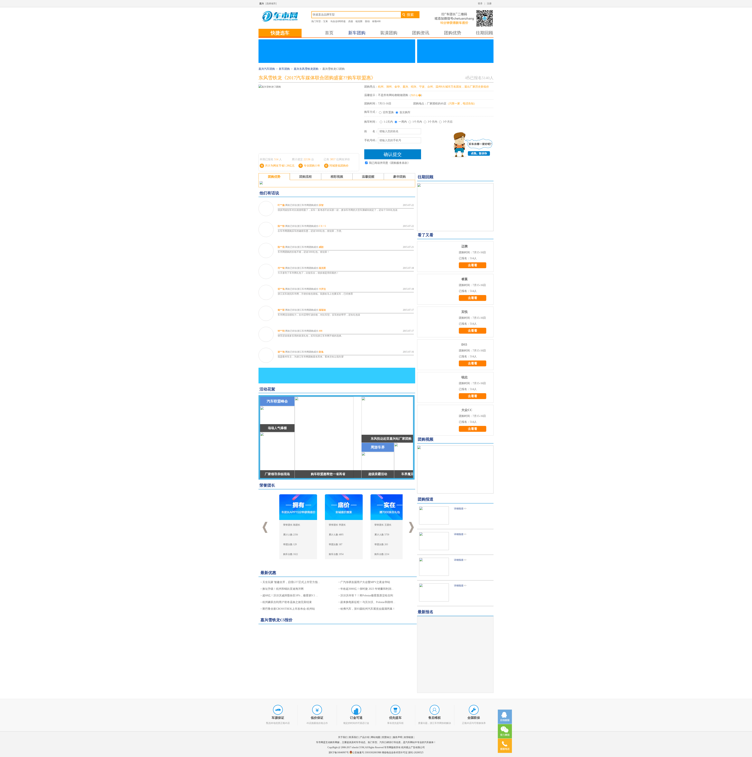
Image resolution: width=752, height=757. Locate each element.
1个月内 (417, 121)
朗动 (367, 21)
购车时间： (371, 121)
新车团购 (356, 32)
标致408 (376, 21)
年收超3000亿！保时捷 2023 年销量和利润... (367, 588)
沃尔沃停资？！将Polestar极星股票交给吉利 (366, 595)
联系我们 (353, 737)
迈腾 (464, 246)
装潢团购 (388, 32)
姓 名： (371, 131)
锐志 (464, 377)
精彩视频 (337, 176)
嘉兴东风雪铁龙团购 (306, 68)
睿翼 (464, 279)
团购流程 (305, 176)
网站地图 (375, 737)
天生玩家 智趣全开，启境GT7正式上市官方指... (291, 582)
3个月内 (432, 121)
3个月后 (448, 121)
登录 (480, 3)
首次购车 (405, 112)
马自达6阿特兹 (338, 21)
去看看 (472, 265)
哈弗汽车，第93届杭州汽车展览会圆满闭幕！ (367, 608)
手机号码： (371, 140)
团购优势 (452, 32)
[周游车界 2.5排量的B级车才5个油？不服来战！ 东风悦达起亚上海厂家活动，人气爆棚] (455, 469)
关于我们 (342, 737)
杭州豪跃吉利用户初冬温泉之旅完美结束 (287, 602)
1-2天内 (388, 121)
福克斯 (358, 21)
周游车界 (378, 447)
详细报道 (458, 508)
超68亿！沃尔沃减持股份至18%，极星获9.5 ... (290, 595)
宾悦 (464, 311)
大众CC (466, 410)
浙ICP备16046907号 (339, 752)
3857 (332, 159)
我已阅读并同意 (389, 162)
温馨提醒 (368, 176)
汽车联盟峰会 (277, 401)
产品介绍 (364, 737)
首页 (329, 32)
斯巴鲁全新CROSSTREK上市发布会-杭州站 (288, 608)
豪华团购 (399, 176)
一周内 (403, 121)
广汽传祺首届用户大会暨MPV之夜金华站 (365, 582)
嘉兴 (261, 3)
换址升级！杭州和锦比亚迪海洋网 (283, 588)
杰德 (350, 21)
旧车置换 (388, 112)
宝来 (325, 21)
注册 (489, 3)
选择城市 (271, 3)
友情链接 (408, 737)
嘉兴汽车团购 (266, 68)
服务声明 (397, 737)
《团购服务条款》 (399, 162)
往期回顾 (484, 32)
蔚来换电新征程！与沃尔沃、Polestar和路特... (367, 602)
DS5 (464, 344)
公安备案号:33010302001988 (366, 752)
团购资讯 (420, 32)
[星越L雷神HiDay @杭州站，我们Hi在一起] (455, 207)
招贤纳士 (386, 737)
